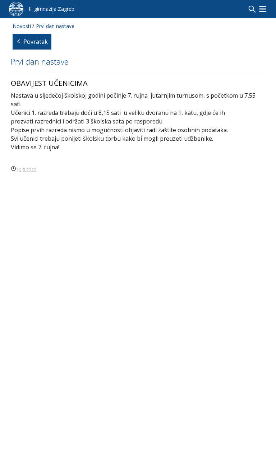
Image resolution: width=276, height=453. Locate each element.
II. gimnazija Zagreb (51, 8)
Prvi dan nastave (55, 26)
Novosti (22, 26)
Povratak (35, 42)
